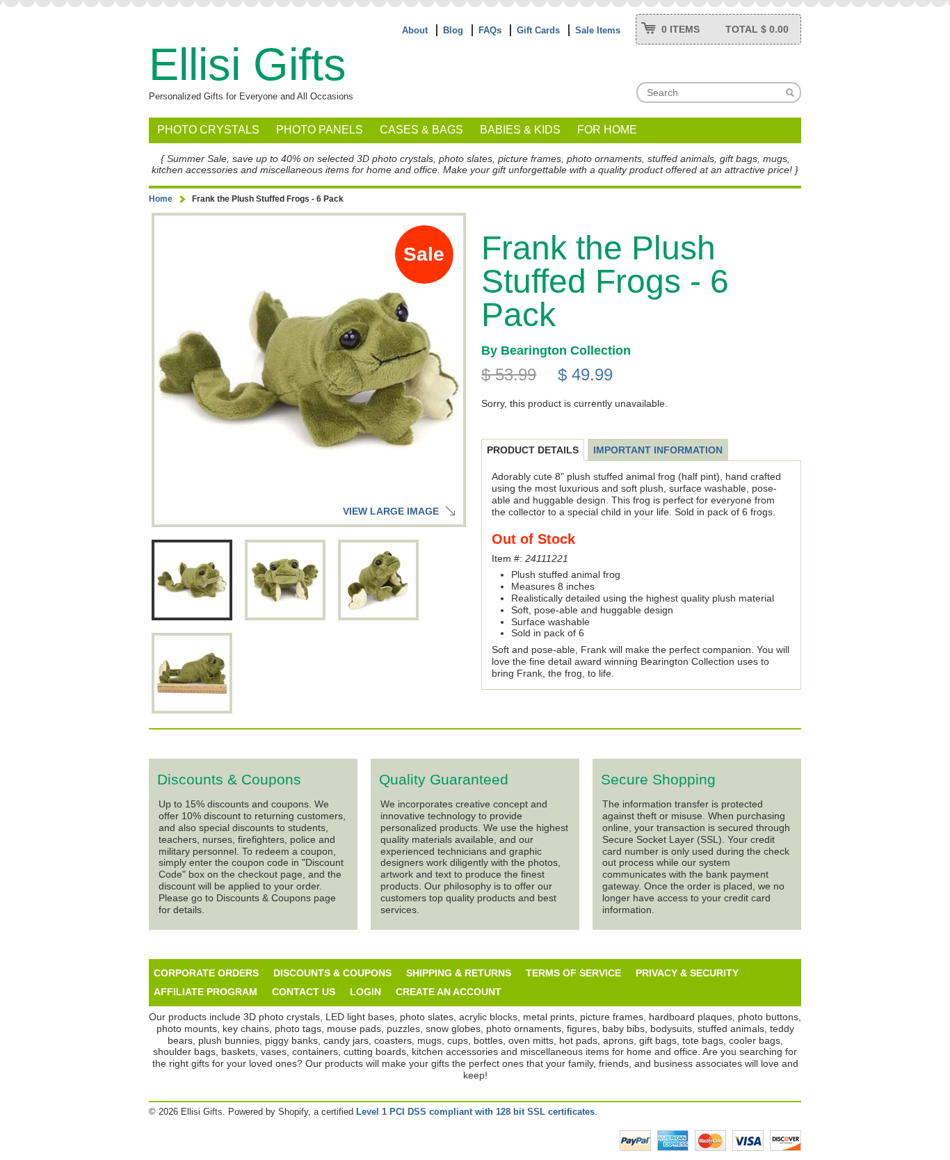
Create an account (448, 991)
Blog (453, 30)
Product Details (533, 450)
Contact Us (303, 991)
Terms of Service (573, 972)
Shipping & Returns (458, 972)
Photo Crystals (208, 130)
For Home (607, 130)
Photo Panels (319, 130)
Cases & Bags (421, 130)
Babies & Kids (520, 130)
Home (160, 199)
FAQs (489, 30)
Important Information (658, 450)
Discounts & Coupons (332, 972)
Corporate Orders (206, 972)
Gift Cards (538, 30)
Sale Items (597, 30)
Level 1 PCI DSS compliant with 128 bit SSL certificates (475, 1111)
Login (365, 991)
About (415, 30)
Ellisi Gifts (247, 64)
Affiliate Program (205, 991)
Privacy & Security (687, 972)
